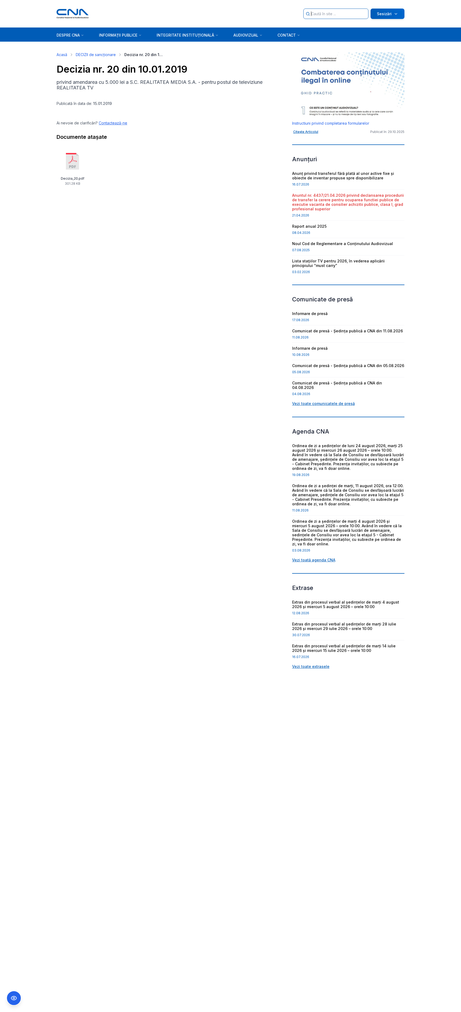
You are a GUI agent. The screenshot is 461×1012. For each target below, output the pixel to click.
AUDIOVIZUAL (245, 35)
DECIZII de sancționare (96, 54)
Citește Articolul (305, 132)
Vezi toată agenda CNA (313, 560)
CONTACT (286, 35)
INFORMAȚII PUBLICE (118, 35)
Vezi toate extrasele (310, 666)
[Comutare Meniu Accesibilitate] (13, 998)
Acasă (62, 54)
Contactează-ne (113, 123)
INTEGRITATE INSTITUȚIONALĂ (185, 35)
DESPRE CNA (68, 35)
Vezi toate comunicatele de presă (323, 403)
